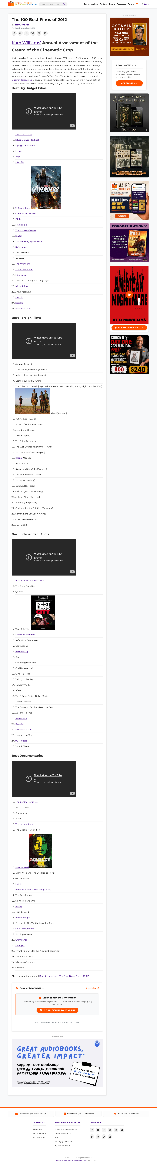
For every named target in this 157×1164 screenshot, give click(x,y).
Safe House (21, 247)
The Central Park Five (26, 802)
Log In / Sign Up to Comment (58, 1010)
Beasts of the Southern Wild (29, 580)
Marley (18, 906)
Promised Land (23, 308)
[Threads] (116, 1130)
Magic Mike (21, 225)
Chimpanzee (22, 940)
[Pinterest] (104, 1136)
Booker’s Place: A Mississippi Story (33, 889)
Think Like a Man (24, 269)
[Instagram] (92, 1130)
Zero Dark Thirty (23, 134)
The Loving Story (24, 824)
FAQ (57, 1137)
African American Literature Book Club (71, 1160)
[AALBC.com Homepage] (22, 4)
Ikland (18, 458)
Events (112, 4)
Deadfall (19, 724)
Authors (94, 4)
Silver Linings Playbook (27, 140)
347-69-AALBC (64, 1145)
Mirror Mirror (21, 286)
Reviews (103, 4)
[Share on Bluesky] (32, 33)
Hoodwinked (22, 867)
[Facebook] (104, 1130)
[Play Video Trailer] (129, 294)
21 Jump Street (23, 208)
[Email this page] (45, 33)
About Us (37, 1129)
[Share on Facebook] (14, 33)
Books (87, 4)
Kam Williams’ (26, 42)
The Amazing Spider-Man (28, 241)
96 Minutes (21, 741)
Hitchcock (20, 275)
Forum (131, 4)
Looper (19, 151)
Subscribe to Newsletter (66, 1129)
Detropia (19, 945)
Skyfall (18, 236)
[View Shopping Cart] (136, 4)
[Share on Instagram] (20, 33)
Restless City (21, 651)
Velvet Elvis (21, 718)
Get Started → (129, 83)
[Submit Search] (64, 4)
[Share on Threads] (26, 33)
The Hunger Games (25, 230)
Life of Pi (19, 162)
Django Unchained (25, 145)
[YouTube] (98, 1130)
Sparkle (19, 303)
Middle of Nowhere (25, 634)
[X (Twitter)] (110, 1130)
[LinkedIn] (98, 1136)
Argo (17, 156)
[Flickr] (110, 1136)
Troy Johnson (22, 25)
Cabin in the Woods (25, 213)
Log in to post (93, 988)
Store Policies (39, 1137)
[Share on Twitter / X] (39, 33)
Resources (121, 4)
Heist (18, 884)
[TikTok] (92, 1136)
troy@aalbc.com (65, 1141)
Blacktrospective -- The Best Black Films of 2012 (64, 976)
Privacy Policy (39, 1133)
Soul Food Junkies (24, 928)
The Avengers (22, 264)
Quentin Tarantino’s (22, 80)
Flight (18, 219)
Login (146, 4)
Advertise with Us (63, 1133)
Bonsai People (22, 917)
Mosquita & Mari (23, 729)
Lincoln (19, 297)
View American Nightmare (131, 328)
